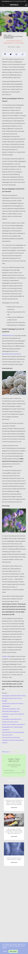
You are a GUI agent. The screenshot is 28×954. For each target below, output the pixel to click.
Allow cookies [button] (13, 951)
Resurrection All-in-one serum (11, 354)
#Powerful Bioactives (11, 752)
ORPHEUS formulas (8, 335)
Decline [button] (5, 951)
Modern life (5, 656)
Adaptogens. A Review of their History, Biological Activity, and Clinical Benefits (14, 698)
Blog (9, 35)
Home (5, 35)
